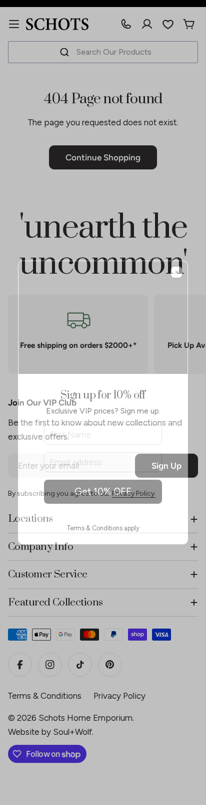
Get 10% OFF (103, 491)
